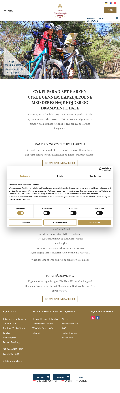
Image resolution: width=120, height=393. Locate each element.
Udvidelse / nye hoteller (43, 328)
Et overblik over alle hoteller (45, 319)
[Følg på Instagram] (93, 317)
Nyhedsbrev (67, 337)
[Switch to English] (111, 3)
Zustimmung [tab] (25, 176)
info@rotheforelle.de (12, 361)
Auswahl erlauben (60, 222)
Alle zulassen (94, 222)
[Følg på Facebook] (97, 317)
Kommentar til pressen (42, 323)
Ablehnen (26, 222)
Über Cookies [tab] (95, 176)
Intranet (36, 333)
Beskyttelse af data (70, 323)
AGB (64, 328)
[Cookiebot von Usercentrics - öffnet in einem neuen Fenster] (100, 169)
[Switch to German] (106, 3)
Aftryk (65, 319)
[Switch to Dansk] (115, 3)
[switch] (46, 213)
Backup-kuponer (69, 333)
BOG (110, 10)
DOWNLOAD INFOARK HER (60, 163)
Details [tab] (60, 176)
